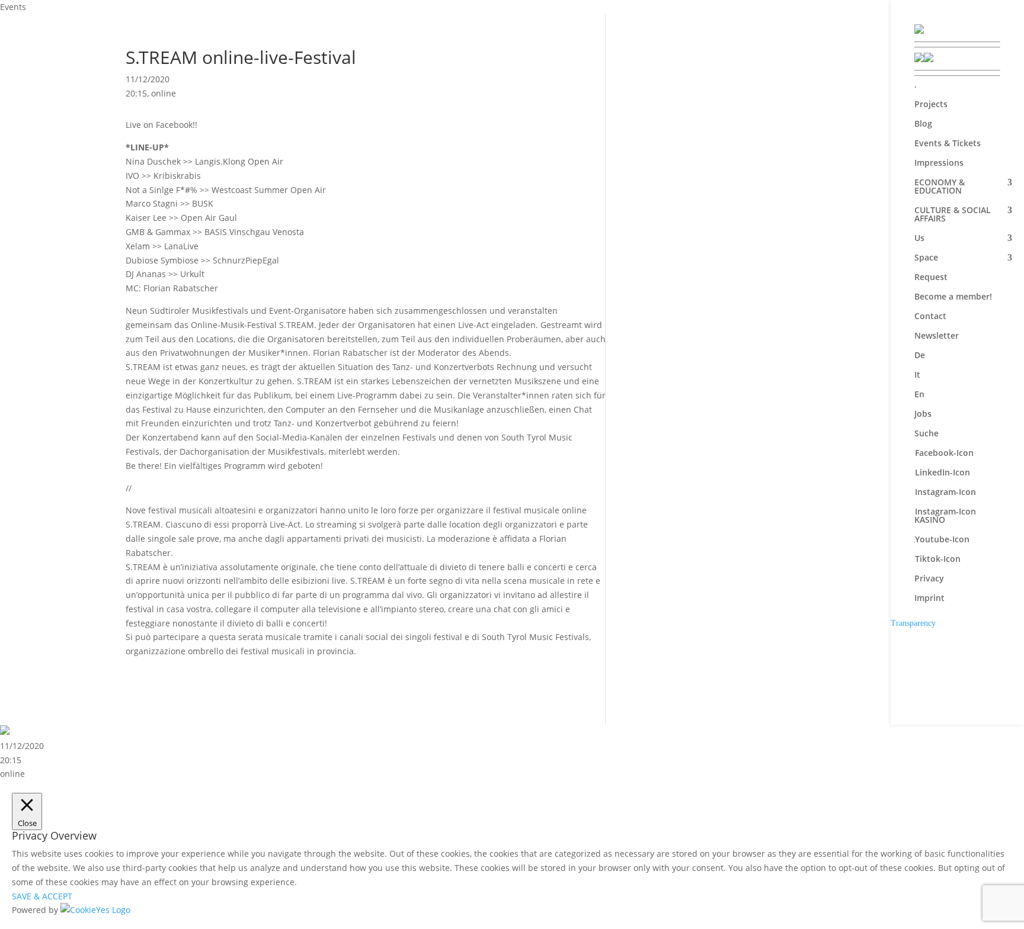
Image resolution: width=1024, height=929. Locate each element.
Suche (926, 434)
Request (931, 277)
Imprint (929, 598)
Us (919, 238)
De (919, 356)
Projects (931, 105)
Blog (923, 124)
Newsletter (936, 336)
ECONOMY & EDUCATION (939, 187)
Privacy (929, 579)
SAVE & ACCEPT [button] (42, 896)
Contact (930, 317)
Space (926, 258)
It (917, 375)
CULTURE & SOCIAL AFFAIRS (952, 215)
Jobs (923, 414)
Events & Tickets (947, 144)
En (919, 395)
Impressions (939, 163)
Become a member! (953, 297)
